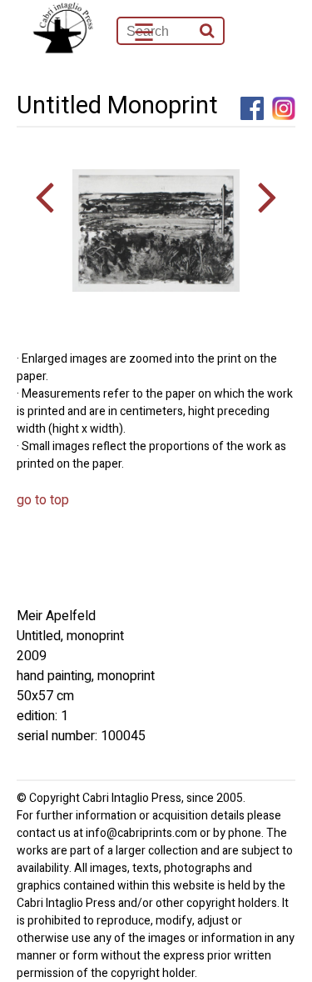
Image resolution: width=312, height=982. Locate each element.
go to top (43, 500)
